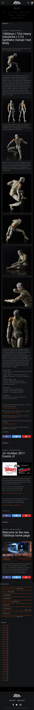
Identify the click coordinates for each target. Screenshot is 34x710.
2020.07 (5, 643)
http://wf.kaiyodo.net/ (10, 424)
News (9, 12)
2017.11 (5, 676)
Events (15, 12)
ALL (5, 12)
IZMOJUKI (11, 15)
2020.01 (5, 646)
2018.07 (5, 662)
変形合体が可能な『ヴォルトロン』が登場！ (13, 610)
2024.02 (5, 636)
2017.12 (5, 675)
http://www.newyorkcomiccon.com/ (12, 493)
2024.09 (5, 629)
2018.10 (5, 657)
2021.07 (5, 641)
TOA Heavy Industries (24, 12)
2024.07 (5, 632)
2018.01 (5, 673)
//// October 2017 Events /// (13, 455)
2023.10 (5, 638)
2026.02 (5, 625)
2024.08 (5, 631)
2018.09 (5, 659)
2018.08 (5, 661)
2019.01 (5, 653)
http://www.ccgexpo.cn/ (10, 408)
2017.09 (5, 680)
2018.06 (5, 664)
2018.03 (5, 669)
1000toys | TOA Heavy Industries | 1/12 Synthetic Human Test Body (16, 38)
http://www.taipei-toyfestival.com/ (11, 505)
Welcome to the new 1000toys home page (16, 534)
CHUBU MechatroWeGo (17, 18)
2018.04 (5, 668)
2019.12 (5, 648)
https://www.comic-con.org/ (12, 413)
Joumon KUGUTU (20, 15)
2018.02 (5, 671)
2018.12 (5, 655)
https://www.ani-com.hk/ (11, 417)
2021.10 (5, 639)
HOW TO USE (12, 700)
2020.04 (5, 645)
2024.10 (5, 627)
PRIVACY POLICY (21, 700)
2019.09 (5, 650)
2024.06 (5, 634)
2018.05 (5, 666)
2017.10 (5, 678)
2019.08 (5, 652)
